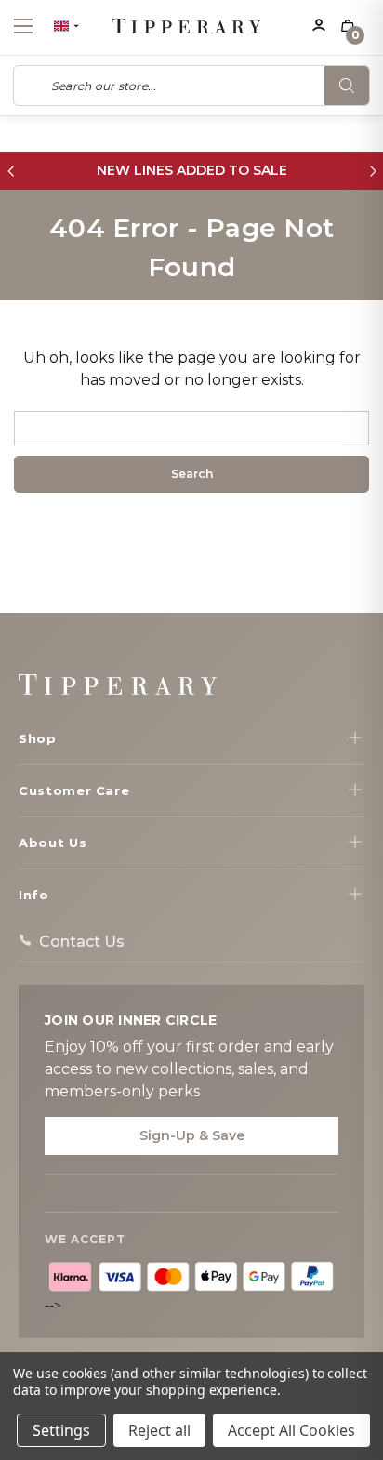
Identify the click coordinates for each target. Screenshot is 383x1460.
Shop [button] (38, 738)
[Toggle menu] (39, 25)
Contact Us (82, 941)
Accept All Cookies (291, 1430)
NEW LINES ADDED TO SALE (192, 170)
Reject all (159, 1430)
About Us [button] (52, 842)
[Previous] (10, 170)
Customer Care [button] (74, 790)
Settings (61, 1430)
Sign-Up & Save (191, 1135)
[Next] (372, 170)
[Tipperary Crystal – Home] (118, 684)
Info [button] (34, 894)
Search (346, 85)
